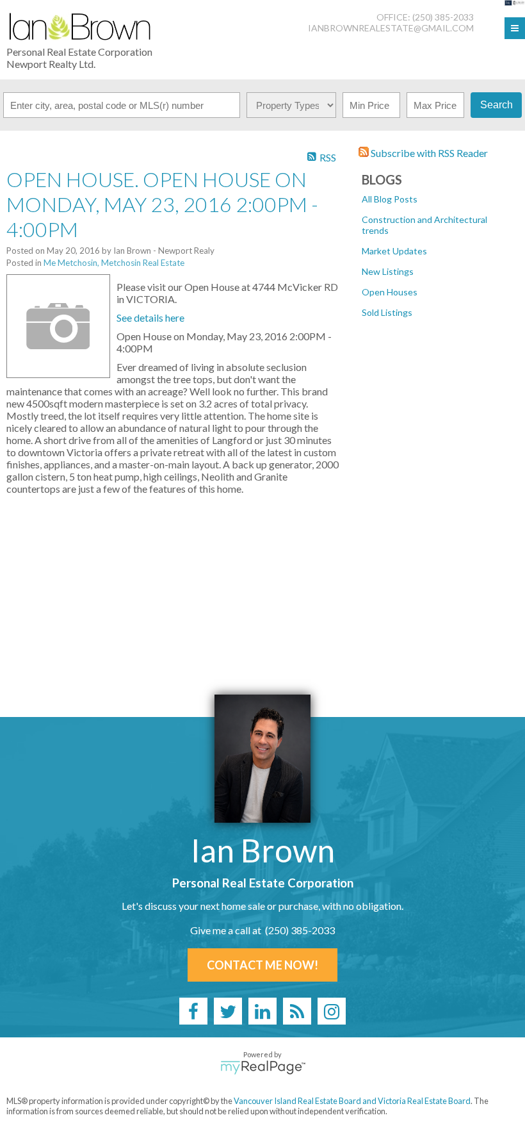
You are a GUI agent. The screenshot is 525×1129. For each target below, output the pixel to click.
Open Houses (389, 291)
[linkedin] (262, 1011)
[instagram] (332, 1011)
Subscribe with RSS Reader (428, 153)
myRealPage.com (263, 1067)
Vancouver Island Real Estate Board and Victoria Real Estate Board (352, 1101)
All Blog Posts (389, 199)
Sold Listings (387, 312)
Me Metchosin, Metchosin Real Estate (114, 263)
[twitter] (228, 1011)
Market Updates (394, 250)
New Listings (388, 271)
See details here (150, 317)
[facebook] (193, 1011)
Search (496, 104)
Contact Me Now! (262, 965)
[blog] (297, 1011)
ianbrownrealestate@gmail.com (391, 27)
